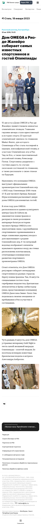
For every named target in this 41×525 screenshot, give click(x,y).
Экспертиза (29, 9)
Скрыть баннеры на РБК (10, 438)
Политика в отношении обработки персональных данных (20, 464)
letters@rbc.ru (23, 503)
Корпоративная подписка (11, 446)
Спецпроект (18, 9)
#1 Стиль (6, 18)
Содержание (20, 523)
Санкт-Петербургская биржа (17, 512)
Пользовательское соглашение (13, 458)
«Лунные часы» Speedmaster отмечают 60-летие (20, 427)
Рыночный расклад (9, 30)
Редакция (5, 434)
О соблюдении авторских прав (13, 454)
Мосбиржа (23, 511)
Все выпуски (6, 9)
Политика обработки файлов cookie (15, 468)
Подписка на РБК (8, 442)
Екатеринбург (23, 30)
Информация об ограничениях (13, 450)
